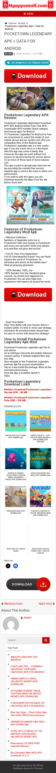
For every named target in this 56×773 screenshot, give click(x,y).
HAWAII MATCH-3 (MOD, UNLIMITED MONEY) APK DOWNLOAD (24, 681)
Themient (38, 768)
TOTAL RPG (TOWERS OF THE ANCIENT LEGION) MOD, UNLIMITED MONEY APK (26, 734)
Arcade (21, 23)
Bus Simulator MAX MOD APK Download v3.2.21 (26, 754)
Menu (30, 13)
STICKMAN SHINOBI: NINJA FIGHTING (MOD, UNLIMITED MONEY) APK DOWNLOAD (26, 693)
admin (19, 53)
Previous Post (13, 603)
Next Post (45, 603)
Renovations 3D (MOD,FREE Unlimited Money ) (25, 745)
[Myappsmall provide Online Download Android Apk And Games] (28, 8)
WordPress (38, 765)
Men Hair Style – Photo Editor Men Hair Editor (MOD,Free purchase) (29, 714)
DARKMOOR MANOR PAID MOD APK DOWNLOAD (28, 723)
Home (12, 23)
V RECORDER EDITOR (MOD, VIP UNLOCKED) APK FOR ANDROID (28, 704)
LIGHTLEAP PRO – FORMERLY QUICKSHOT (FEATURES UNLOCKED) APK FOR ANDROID (28, 669)
